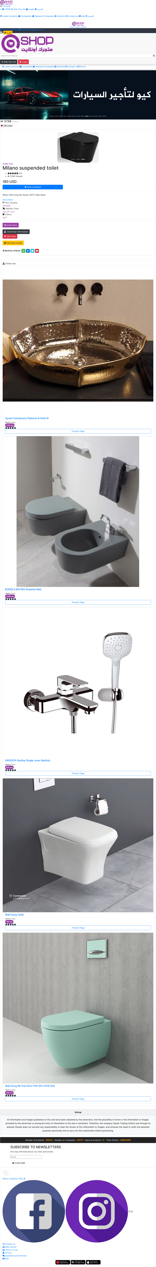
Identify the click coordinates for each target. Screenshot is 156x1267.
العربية (40, 9)
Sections (60, 16)
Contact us (73, 16)
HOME (7, 9)
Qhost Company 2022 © (78, 27)
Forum (82, 66)
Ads (83, 16)
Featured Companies (44, 16)
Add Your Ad (19, 9)
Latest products (9, 16)
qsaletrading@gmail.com (32, 29)
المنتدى (90, 16)
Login (31, 9)
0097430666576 (10, 29)
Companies (25, 16)
